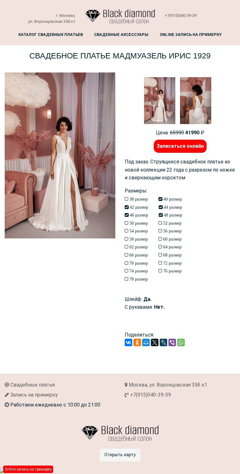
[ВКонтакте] (128, 342)
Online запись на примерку (191, 34)
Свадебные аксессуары (121, 34)
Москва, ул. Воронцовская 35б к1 (167, 385)
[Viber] (172, 342)
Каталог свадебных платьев (50, 34)
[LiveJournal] (163, 342)
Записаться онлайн (180, 146)
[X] (154, 342)
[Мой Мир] (146, 342)
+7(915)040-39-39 (181, 15)
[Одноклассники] (137, 342)
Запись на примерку (33, 395)
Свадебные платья (32, 385)
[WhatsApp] (181, 342)
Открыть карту (120, 454)
